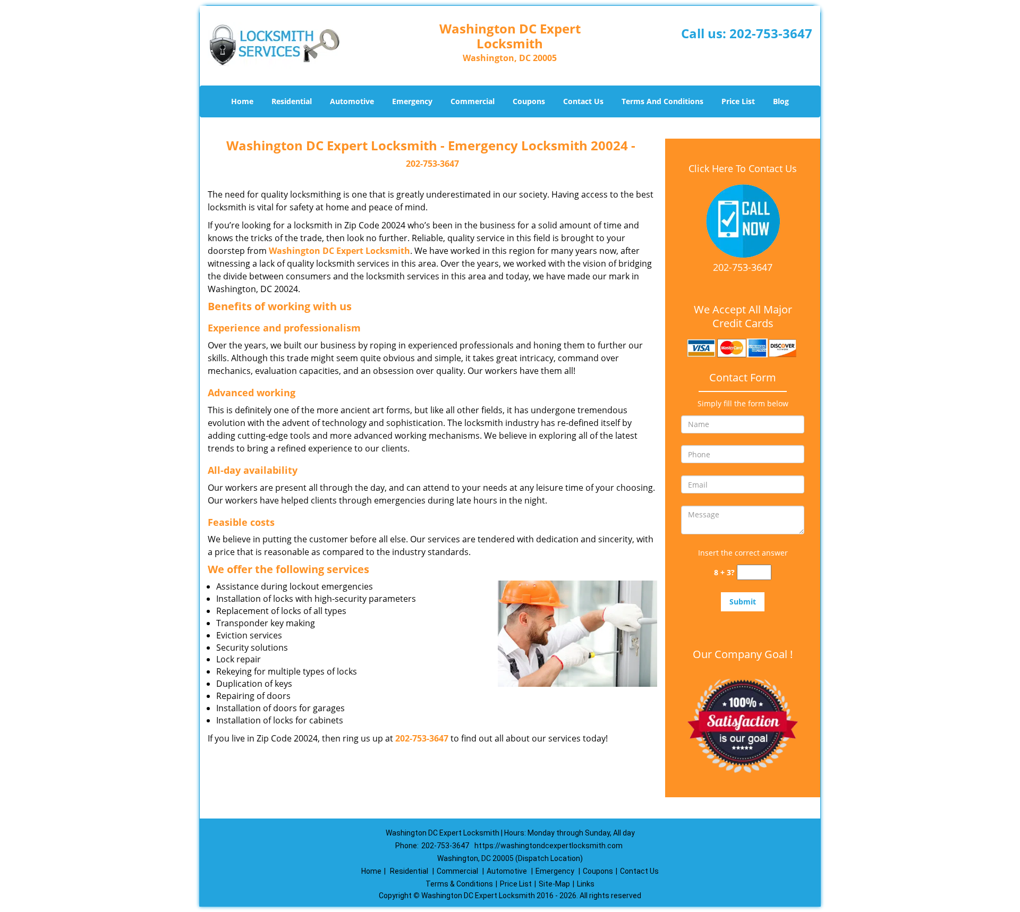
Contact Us (583, 101)
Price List (738, 101)
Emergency (412, 101)
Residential (291, 101)
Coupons (529, 101)
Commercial (472, 101)
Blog (781, 101)
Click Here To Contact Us (742, 168)
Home (242, 101)
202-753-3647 (770, 33)
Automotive (352, 101)
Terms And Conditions (662, 101)
